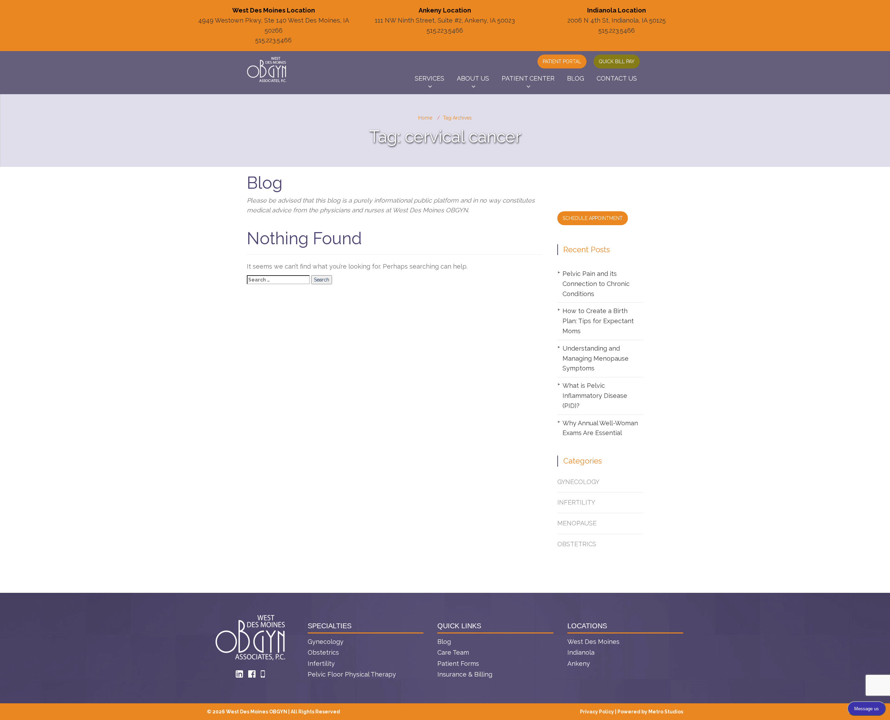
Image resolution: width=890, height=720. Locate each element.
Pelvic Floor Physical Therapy (352, 674)
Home (425, 118)
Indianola (580, 652)
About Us (473, 78)
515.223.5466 (273, 40)
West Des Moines (593, 641)
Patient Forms (458, 663)
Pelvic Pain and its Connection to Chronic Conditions (596, 283)
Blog (575, 78)
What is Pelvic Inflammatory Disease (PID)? (595, 395)
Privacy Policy (597, 711)
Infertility (576, 502)
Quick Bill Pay (616, 61)
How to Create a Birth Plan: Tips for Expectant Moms (598, 321)
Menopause (577, 523)
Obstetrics (576, 544)
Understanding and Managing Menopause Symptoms (596, 358)
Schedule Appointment (593, 218)
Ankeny (578, 663)
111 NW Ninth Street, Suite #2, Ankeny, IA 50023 (445, 20)
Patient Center (528, 78)
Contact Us (617, 78)
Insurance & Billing (464, 674)
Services (429, 78)
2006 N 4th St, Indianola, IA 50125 (616, 20)
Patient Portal (562, 61)
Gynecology (578, 481)
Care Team (453, 652)
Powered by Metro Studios (650, 711)
